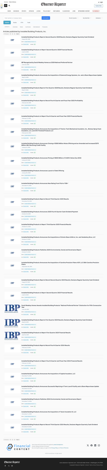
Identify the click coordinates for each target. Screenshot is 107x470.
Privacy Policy (54, 448)
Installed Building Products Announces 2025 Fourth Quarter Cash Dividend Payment (49, 212)
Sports (24, 11)
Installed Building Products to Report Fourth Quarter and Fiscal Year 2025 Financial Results (51, 116)
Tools (28, 22)
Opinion (31, 11)
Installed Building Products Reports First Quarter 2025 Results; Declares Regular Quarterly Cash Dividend (56, 320)
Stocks (15, 22)
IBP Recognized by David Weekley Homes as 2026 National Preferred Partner (46, 62)
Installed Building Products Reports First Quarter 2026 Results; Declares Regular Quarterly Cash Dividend (56, 88)
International (36, 27)
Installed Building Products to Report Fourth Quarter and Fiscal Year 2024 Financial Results (51, 361)
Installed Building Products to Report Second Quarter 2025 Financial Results (47, 293)
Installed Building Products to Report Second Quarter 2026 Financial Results (47, 50)
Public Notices (12, 2)
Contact (87, 465)
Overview (15, 27)
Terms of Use (93, 465)
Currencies (28, 27)
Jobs (73, 11)
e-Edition (96, 11)
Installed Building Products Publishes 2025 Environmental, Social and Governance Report (51, 250)
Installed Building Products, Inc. (30, 41)
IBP (34, 44)
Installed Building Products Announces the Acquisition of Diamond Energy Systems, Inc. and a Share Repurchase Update (61, 75)
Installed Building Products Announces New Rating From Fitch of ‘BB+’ (44, 183)
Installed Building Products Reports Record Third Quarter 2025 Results (45, 199)
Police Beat (46, 11)
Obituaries (56, 11)
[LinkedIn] (95, 447)
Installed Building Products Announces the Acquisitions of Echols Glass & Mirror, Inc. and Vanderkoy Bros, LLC (58, 237)
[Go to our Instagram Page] (12, 466)
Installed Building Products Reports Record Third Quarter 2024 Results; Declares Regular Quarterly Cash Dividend (59, 424)
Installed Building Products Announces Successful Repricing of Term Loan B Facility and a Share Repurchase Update (60, 386)
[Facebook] (91, 447)
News (9, 11)
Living (38, 11)
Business (16, 11)
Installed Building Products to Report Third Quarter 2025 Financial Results (46, 224)
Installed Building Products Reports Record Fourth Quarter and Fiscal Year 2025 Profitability (52, 100)
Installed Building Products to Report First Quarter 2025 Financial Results (46, 332)
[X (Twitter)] (87, 447)
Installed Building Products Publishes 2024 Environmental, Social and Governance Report (51, 399)
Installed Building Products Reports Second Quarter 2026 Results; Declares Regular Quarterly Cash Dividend (57, 37)
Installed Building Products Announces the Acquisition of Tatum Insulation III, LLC (48, 412)
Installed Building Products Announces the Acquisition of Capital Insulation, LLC (48, 373)
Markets (7, 22)
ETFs (22, 22)
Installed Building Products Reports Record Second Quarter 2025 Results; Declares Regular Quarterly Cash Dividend (60, 280)
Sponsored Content (84, 11)
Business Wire (26, 44)
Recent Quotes (73, 18)
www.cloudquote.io (58, 444)
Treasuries (44, 27)
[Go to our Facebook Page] (5, 466)
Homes (6, 2)
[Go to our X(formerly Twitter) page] (9, 466)
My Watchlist (86, 18)
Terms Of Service (64, 448)
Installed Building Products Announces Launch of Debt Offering (42, 170)
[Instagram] (98, 447)
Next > (17, 34)
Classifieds (66, 11)
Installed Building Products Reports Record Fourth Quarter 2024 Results (45, 345)
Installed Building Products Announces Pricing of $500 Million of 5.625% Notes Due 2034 (51, 158)
